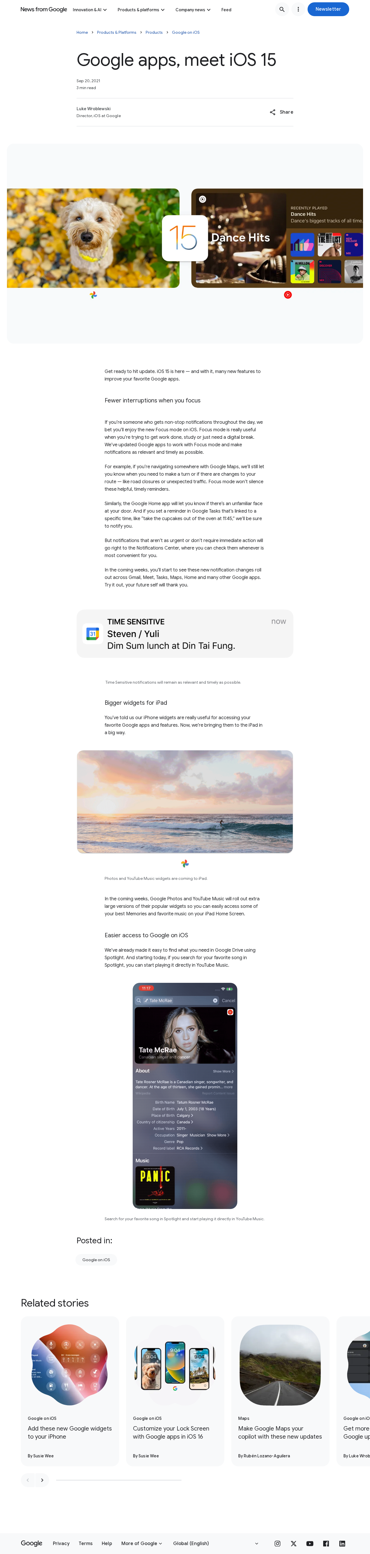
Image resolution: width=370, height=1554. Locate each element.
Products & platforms (138, 9)
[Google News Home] (44, 9)
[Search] (282, 9)
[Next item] (42, 1480)
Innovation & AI (87, 9)
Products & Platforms (116, 32)
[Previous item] (28, 1480)
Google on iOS (186, 32)
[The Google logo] (31, 1543)
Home (82, 32)
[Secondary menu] (298, 9)
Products (154, 32)
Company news (190, 9)
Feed (226, 9)
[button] (328, 9)
